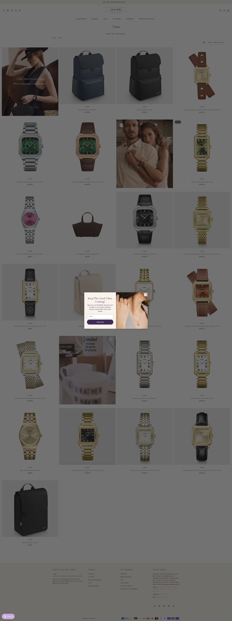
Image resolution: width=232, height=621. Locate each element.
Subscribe (100, 322)
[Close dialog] (145, 294)
